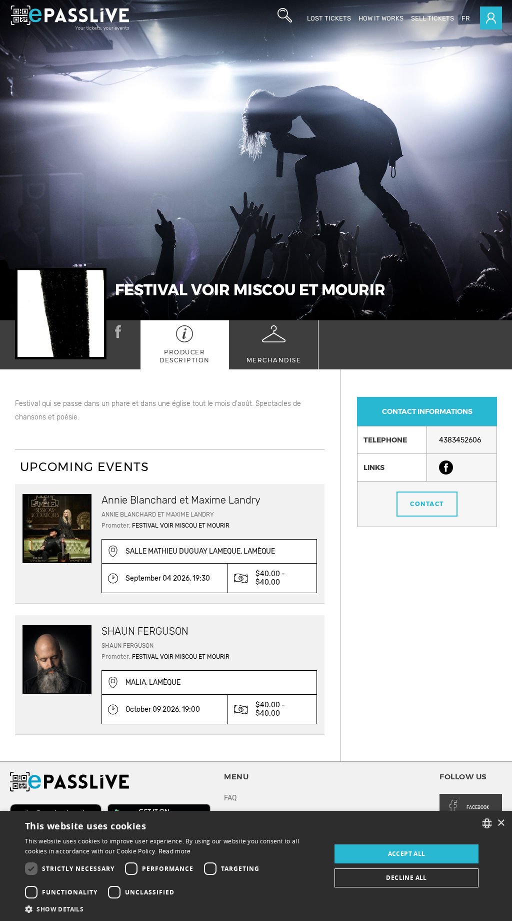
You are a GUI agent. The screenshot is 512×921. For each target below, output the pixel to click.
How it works (381, 18)
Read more (174, 851)
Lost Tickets (329, 18)
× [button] (500, 823)
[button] (173, 908)
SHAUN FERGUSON (145, 631)
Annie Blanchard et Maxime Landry (181, 500)
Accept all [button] (407, 853)
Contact (427, 504)
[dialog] (256, 866)
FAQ (230, 798)
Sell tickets (432, 18)
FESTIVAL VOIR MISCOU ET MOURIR (181, 525)
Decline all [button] (406, 877)
